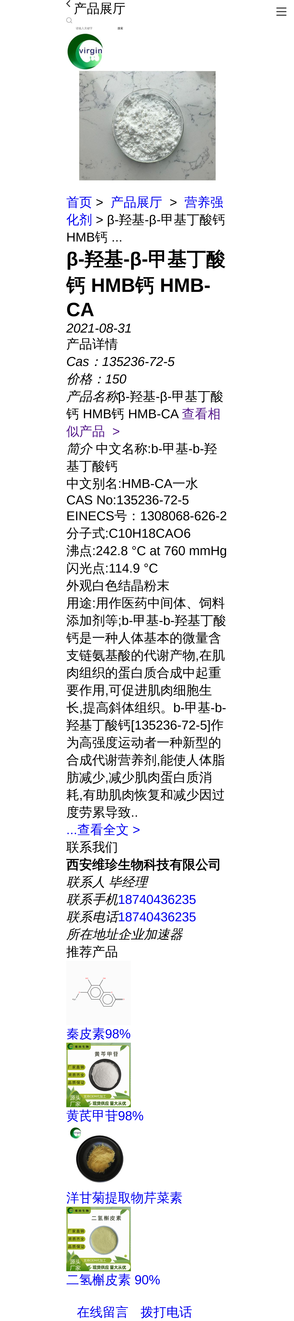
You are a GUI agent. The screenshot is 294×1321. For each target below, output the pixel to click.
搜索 (120, 28)
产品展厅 (136, 202)
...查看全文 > (103, 829)
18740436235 (157, 899)
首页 (79, 202)
